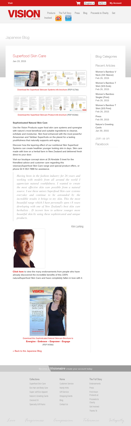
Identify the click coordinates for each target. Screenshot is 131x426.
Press (77, 12)
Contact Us (64, 404)
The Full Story (65, 12)
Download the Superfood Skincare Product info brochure (42, 115)
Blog (85, 12)
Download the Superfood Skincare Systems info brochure (42, 90)
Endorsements (94, 383)
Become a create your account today (65, 369)
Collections (34, 379)
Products (51, 12)
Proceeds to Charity (100, 12)
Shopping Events (66, 396)
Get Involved (94, 406)
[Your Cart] (78, 3)
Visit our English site (12, 4)
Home (62, 379)
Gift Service (64, 391)
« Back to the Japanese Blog (27, 351)
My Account (115, 3)
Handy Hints (64, 387)
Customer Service (66, 383)
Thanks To (93, 410)
